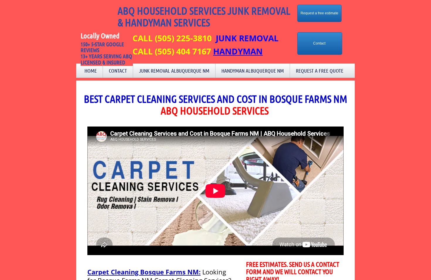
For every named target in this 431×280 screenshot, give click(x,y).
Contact (118, 70)
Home (90, 70)
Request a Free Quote (319, 70)
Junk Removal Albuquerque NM (174, 70)
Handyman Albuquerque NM (252, 70)
